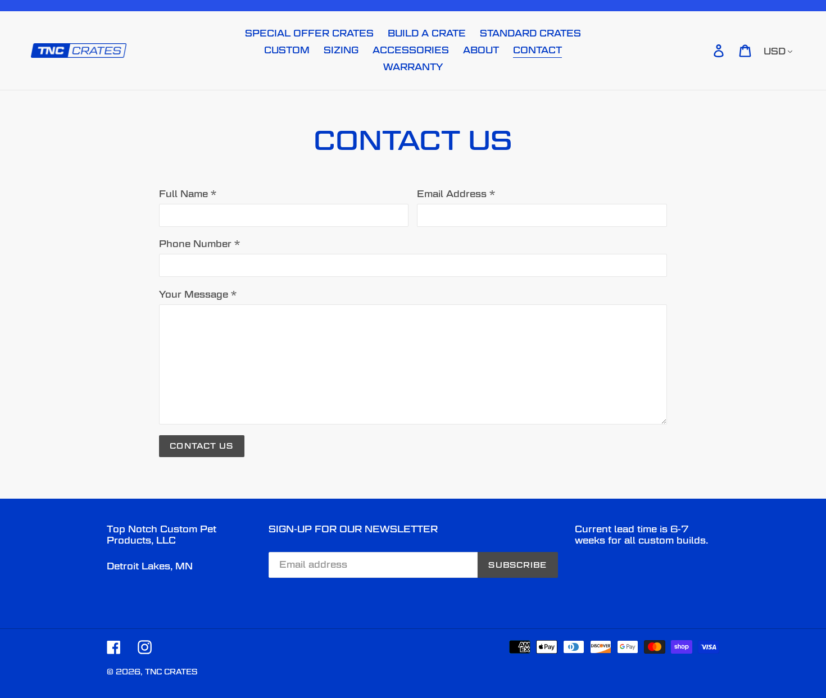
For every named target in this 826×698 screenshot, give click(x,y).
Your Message (198, 294)
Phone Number (199, 244)
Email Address (456, 194)
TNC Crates (171, 671)
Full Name (187, 194)
